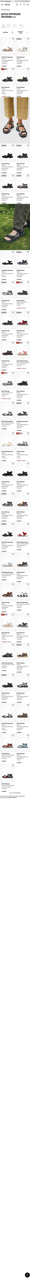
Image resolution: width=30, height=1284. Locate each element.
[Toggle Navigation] (2, 4)
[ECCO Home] (7, 4)
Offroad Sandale (5, 9)
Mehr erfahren (13, 797)
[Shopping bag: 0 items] (28, 4)
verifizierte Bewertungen (24, 1)
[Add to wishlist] (13, 38)
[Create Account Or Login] (20, 4)
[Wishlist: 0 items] (24, 4)
